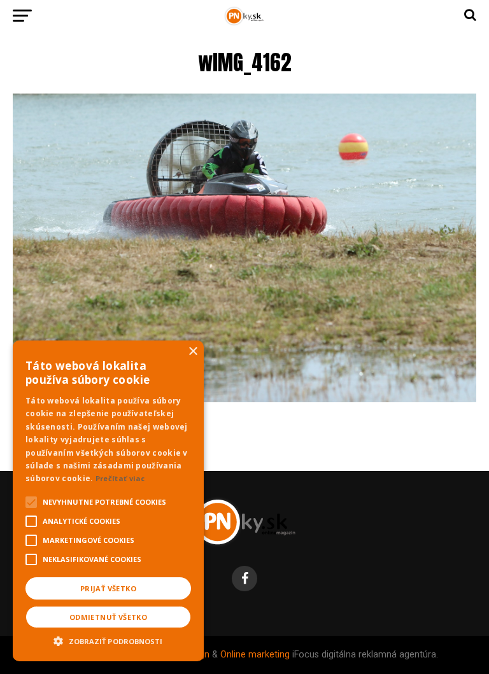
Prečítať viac (120, 478)
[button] (108, 640)
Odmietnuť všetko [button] (108, 617)
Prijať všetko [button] (108, 588)
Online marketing (255, 654)
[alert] (108, 501)
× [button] (192, 351)
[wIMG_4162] (244, 399)
